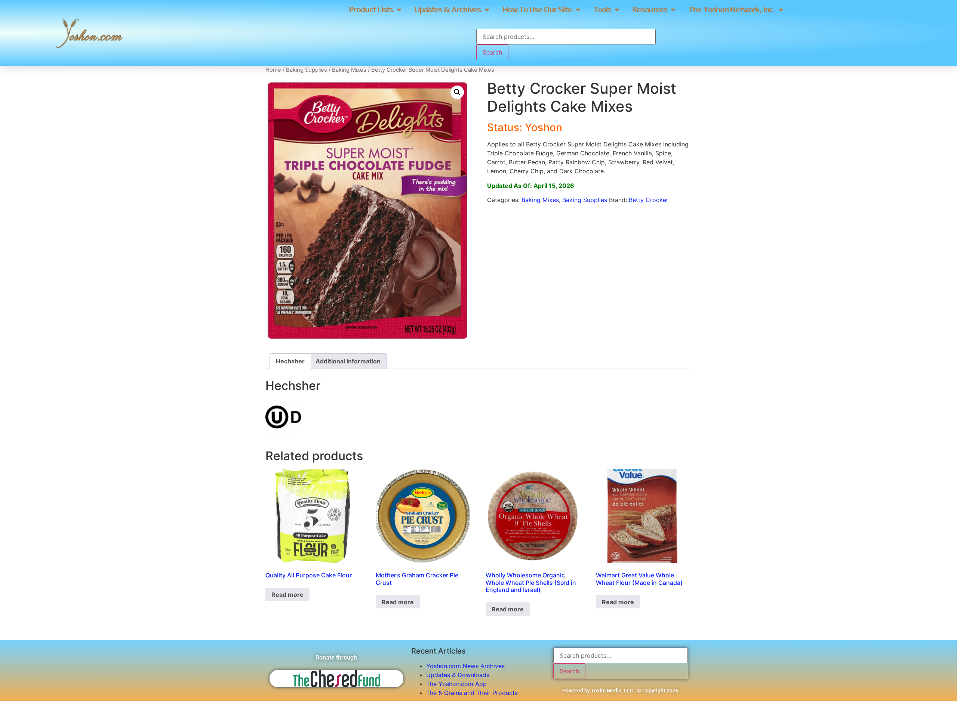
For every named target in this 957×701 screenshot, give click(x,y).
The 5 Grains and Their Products (472, 693)
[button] (457, 92)
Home (273, 69)
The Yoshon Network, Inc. (731, 9)
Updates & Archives (447, 9)
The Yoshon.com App (456, 684)
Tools (602, 9)
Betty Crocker (648, 200)
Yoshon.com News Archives (465, 666)
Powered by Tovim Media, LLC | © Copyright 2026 (620, 691)
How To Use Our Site (537, 9)
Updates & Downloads (457, 675)
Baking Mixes (349, 69)
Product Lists (371, 9)
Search (492, 52)
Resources (649, 9)
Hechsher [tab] (290, 361)
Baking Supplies (306, 69)
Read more (287, 594)
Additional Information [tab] (348, 361)
